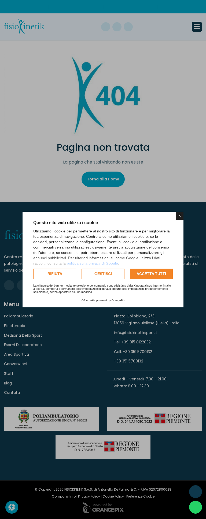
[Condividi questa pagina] (195, 491)
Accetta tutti (151, 274)
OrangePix (118, 300)
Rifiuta (54, 274)
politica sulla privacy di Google (92, 263)
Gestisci (103, 274)
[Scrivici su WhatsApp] (195, 507)
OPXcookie (88, 300)
